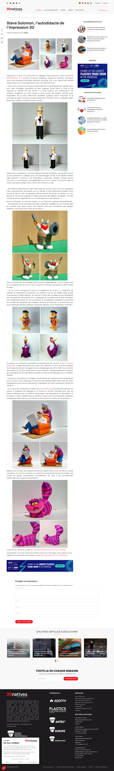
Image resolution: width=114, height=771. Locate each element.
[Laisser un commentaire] (2, 42)
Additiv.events (11, 726)
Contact (105, 3)
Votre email (41, 679)
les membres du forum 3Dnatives (54, 555)
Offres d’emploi (80, 10)
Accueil (9, 17)
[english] (82, 3)
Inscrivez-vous (70, 678)
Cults (26, 33)
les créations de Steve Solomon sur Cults (48, 550)
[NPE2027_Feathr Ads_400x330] (92, 76)
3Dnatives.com (25, 724)
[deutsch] (80, 3)
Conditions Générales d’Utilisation (65, 767)
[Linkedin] (2, 34)
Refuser (8, 762)
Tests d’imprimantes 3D (83, 700)
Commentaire (19, 588)
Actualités (38, 10)
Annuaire (63, 10)
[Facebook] (2, 30)
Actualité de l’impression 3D (20, 17)
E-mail (17, 607)
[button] (4, 768)
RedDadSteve (12, 78)
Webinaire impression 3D (83, 708)
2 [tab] (58, 661)
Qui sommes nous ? (48, 767)
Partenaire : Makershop (101, 767)
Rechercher (104, 10)
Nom (17, 601)
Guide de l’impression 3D (51, 10)
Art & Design (34, 17)
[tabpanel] (18, 648)
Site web (17, 613)
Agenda (70, 10)
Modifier (20, 762)
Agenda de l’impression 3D (84, 702)
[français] (88, 3)
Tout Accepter (33, 762)
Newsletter (78, 706)
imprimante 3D (45, 389)
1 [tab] (55, 661)
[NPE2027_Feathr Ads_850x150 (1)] (40, 566)
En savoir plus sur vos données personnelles (14, 756)
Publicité (97, 3)
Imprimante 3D (80, 696)
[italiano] (91, 3)
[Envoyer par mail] (2, 38)
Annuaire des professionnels (84, 698)
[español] (85, 3)
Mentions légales (81, 767)
